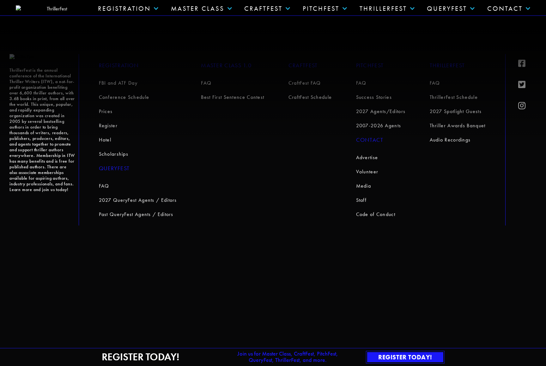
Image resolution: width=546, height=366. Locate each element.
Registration (119, 65)
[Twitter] (527, 84)
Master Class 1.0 (226, 65)
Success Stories (374, 97)
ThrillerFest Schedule (454, 97)
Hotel (105, 139)
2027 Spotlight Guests (456, 111)
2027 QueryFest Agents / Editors (138, 200)
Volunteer (367, 171)
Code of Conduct (376, 214)
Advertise (367, 157)
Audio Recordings (450, 139)
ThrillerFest (383, 8)
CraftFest (263, 8)
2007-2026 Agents (378, 125)
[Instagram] (527, 105)
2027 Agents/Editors (381, 111)
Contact (505, 8)
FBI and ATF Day (118, 83)
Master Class (197, 8)
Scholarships (114, 154)
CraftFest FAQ (304, 83)
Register (108, 125)
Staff (361, 200)
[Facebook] (527, 63)
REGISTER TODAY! (405, 357)
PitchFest (321, 8)
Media (363, 186)
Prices (106, 111)
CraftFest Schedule (310, 97)
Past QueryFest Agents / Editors (136, 214)
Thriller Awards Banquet (458, 125)
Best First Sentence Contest (232, 97)
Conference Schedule (124, 97)
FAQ (104, 186)
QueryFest (447, 8)
